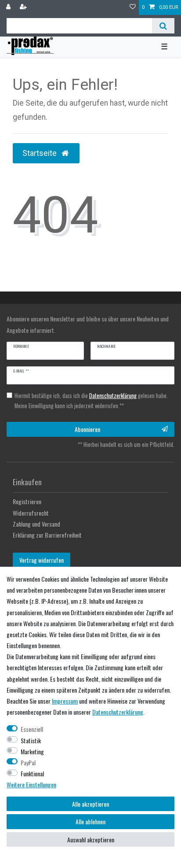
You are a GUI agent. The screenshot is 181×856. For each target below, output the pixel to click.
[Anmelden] (9, 7)
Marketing (32, 751)
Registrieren (27, 501)
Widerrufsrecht (31, 512)
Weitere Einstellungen (31, 784)
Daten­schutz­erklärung (117, 711)
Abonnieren (87, 429)
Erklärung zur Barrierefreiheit (47, 534)
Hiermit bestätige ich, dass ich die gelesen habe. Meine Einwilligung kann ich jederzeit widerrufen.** (91, 400)
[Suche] (163, 25)
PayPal (28, 762)
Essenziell (32, 729)
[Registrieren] (24, 7)
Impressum (65, 700)
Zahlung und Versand (36, 523)
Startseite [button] (40, 153)
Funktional (32, 773)
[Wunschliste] (133, 7)
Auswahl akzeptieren (90, 839)
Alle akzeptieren (90, 803)
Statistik (31, 740)
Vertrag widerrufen (41, 560)
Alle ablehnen (90, 821)
